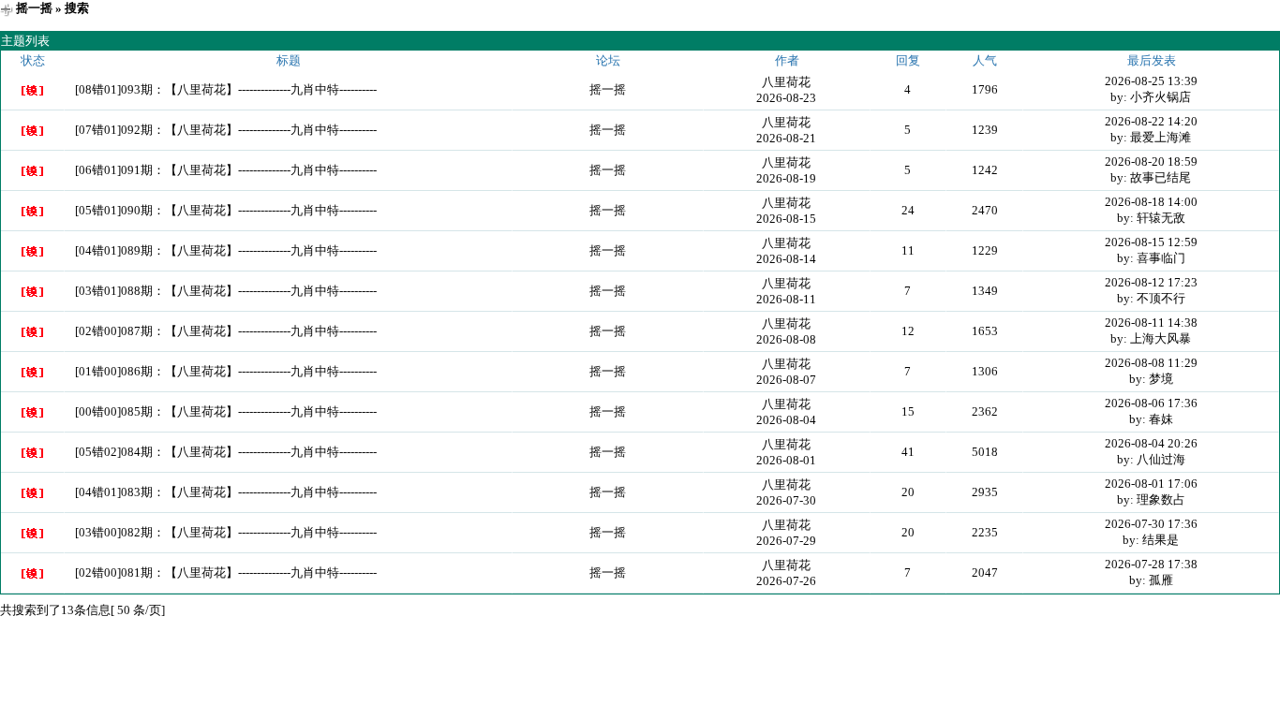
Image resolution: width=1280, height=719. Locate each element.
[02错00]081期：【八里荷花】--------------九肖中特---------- (226, 572)
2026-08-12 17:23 (1151, 282)
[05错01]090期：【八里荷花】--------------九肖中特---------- (226, 210)
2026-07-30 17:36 (1151, 524)
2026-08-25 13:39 (1151, 81)
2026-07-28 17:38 (1151, 564)
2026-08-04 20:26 (1151, 443)
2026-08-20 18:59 (1151, 161)
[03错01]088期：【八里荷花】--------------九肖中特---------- (226, 291)
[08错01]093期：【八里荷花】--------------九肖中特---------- (226, 89)
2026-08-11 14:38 (1151, 322)
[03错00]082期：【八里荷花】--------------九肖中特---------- (226, 532)
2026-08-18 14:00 (1151, 202)
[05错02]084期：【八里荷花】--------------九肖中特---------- (226, 452)
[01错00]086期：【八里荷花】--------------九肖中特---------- (226, 371)
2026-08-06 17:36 (1151, 403)
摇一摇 (34, 8)
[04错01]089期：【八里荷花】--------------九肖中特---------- (226, 250)
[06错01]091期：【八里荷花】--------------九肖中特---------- (226, 170)
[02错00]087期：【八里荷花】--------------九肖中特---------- (226, 331)
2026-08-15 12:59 (1151, 242)
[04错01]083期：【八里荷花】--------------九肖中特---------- (226, 492)
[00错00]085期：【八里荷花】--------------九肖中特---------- (226, 411)
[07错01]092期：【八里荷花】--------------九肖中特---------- (226, 130)
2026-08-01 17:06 (1151, 484)
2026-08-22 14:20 (1151, 121)
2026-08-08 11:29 (1151, 363)
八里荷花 (786, 82)
